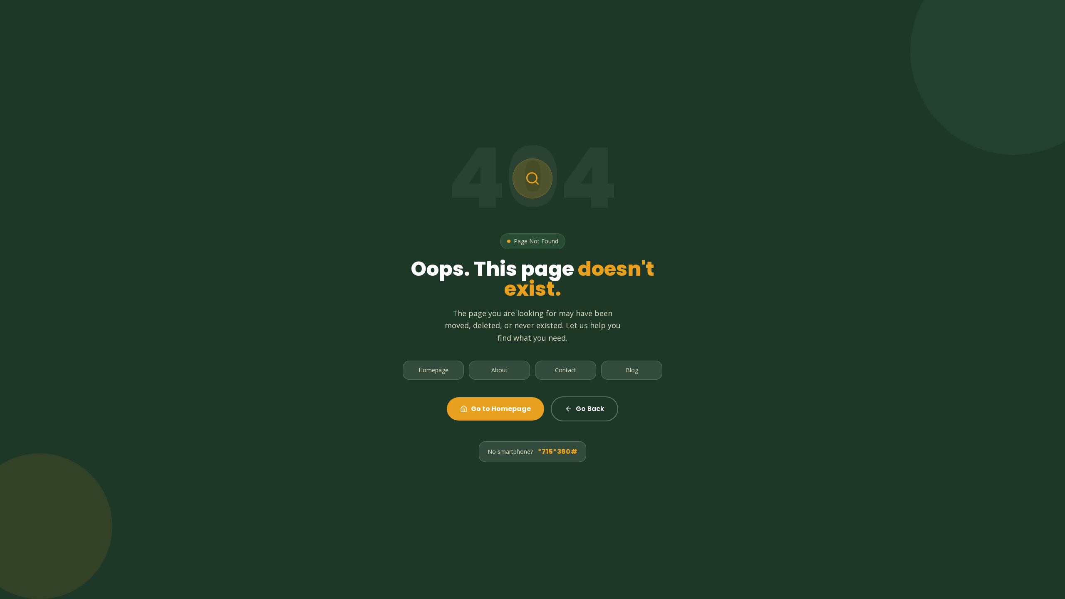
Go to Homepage (501, 408)
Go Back (590, 408)
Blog (632, 370)
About (499, 370)
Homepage (433, 370)
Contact (565, 370)
